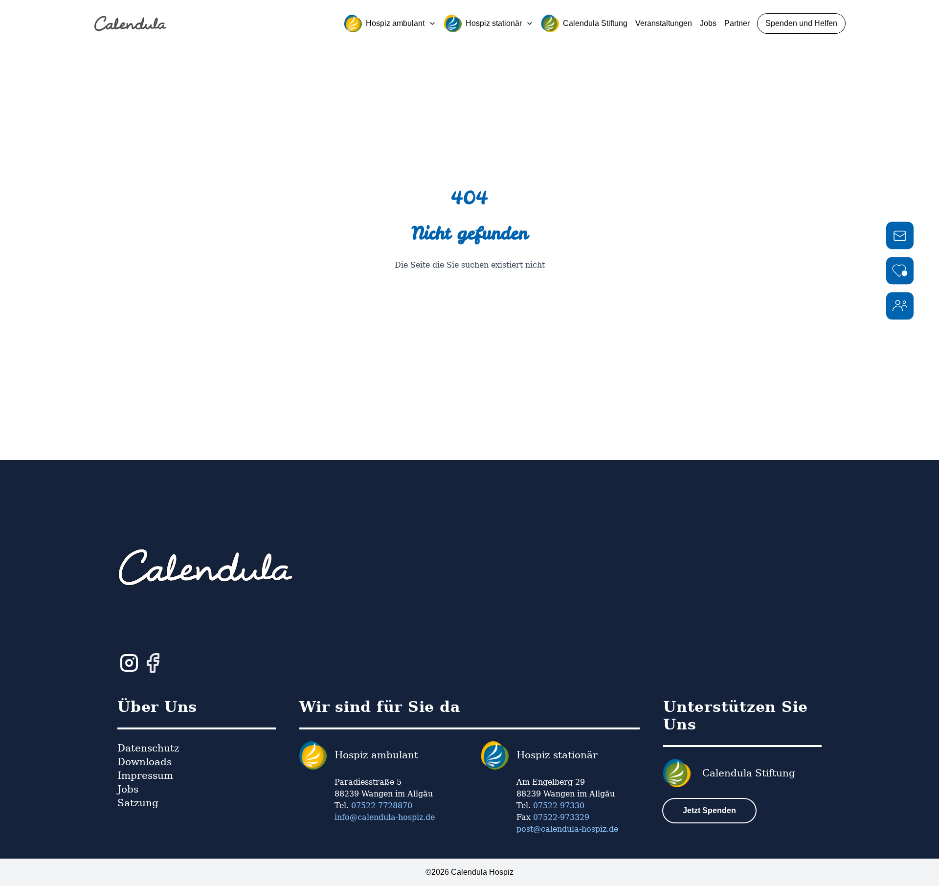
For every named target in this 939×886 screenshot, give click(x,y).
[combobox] (390, 23)
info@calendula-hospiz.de (385, 817)
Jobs (708, 23)
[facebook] (152, 663)
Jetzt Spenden (709, 810)
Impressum (145, 775)
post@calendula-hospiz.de (567, 829)
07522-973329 (561, 817)
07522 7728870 (381, 805)
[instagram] (129, 663)
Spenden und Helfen (801, 23)
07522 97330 (558, 805)
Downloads (144, 762)
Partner (737, 23)
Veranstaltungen (663, 23)
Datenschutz (148, 748)
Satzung (137, 803)
